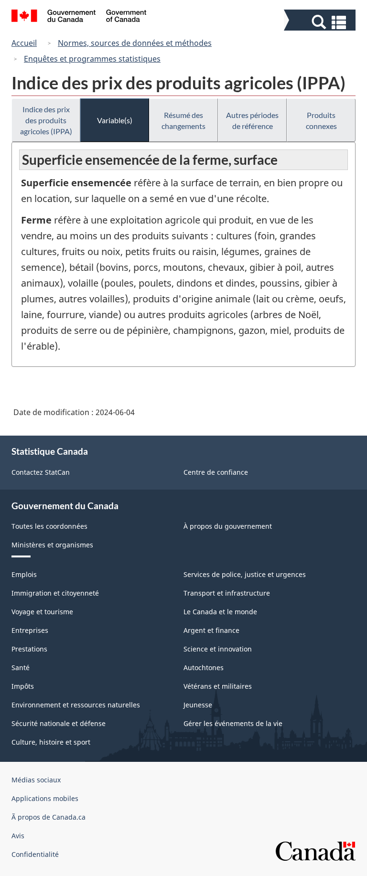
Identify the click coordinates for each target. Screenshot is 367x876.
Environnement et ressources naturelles (75, 704)
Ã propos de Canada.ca (48, 817)
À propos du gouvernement (228, 526)
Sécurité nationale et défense (58, 723)
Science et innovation (218, 648)
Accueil (24, 43)
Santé (20, 667)
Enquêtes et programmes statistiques (92, 58)
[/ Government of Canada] (79, 17)
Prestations (29, 648)
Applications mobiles (44, 798)
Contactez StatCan (40, 472)
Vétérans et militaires (218, 686)
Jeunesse (198, 704)
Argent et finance (211, 630)
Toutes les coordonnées (49, 526)
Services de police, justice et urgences (245, 574)
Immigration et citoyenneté (55, 593)
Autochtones (204, 667)
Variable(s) (114, 120)
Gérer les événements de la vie (233, 723)
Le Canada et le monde (220, 611)
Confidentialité (35, 854)
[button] (321, 22)
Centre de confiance (216, 472)
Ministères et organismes (52, 544)
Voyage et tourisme (42, 611)
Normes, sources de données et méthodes (135, 43)
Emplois (24, 574)
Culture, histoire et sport (50, 742)
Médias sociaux (36, 779)
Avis (17, 835)
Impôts (22, 686)
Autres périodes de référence (252, 120)
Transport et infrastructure (227, 593)
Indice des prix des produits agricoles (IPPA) (46, 120)
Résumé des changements (183, 120)
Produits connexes (321, 120)
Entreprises (29, 630)
